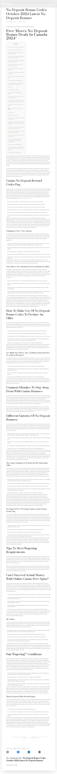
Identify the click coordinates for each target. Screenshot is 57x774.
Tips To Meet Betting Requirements (15, 80)
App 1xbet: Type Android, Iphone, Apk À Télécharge (19, 737)
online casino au (22, 21)
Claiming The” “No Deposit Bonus (15, 49)
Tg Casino (10, 87)
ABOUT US (47, 3)
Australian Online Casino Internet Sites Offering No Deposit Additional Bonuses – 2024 (16, 123)
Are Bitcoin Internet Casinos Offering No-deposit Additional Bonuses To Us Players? (16, 148)
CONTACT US (53, 3)
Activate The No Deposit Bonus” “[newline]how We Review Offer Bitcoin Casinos (15, 140)
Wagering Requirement (13, 115)
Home (42, 3)
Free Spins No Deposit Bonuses (14, 152)
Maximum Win (11, 112)
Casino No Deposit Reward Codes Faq (16, 47)
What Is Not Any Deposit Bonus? (15, 144)
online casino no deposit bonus (24, 198)
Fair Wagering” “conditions (13, 89)
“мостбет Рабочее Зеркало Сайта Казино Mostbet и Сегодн (38, 737)
